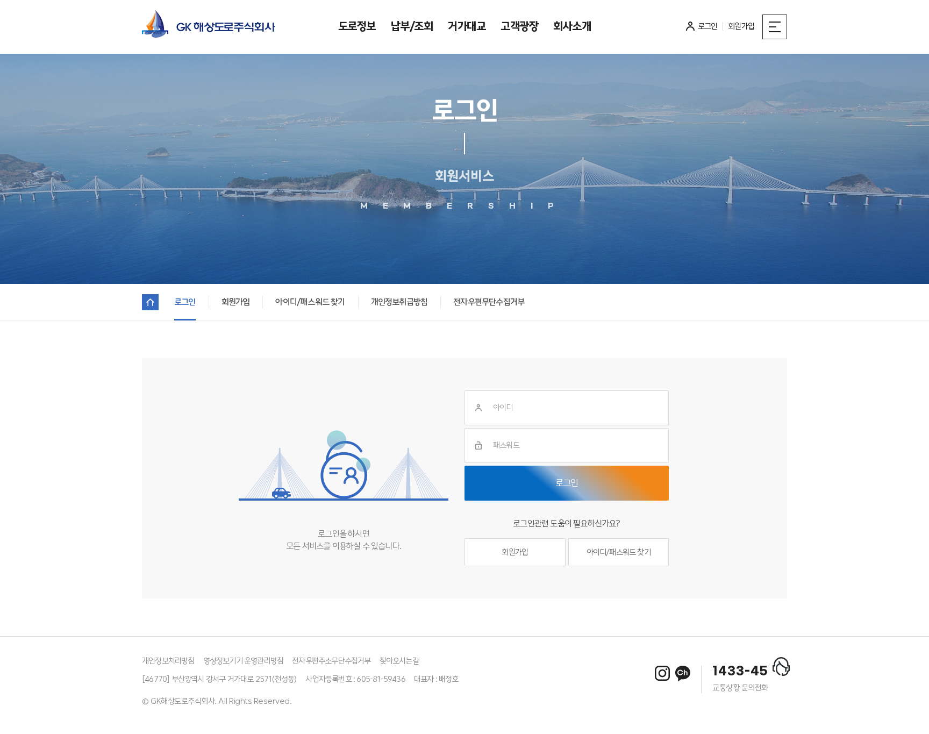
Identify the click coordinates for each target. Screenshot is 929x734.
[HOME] (150, 302)
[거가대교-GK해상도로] (208, 27)
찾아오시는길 (399, 661)
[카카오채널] (682, 673)
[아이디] (478, 407)
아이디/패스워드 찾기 (619, 552)
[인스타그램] (662, 673)
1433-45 (740, 672)
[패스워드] (478, 445)
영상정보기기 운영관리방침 (243, 661)
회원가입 (515, 552)
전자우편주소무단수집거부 (331, 661)
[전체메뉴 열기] (774, 27)
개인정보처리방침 (168, 661)
